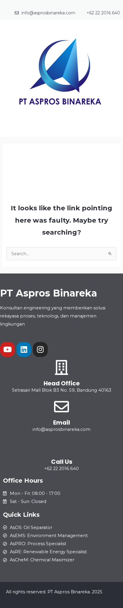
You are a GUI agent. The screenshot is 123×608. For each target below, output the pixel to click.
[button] (61, 128)
